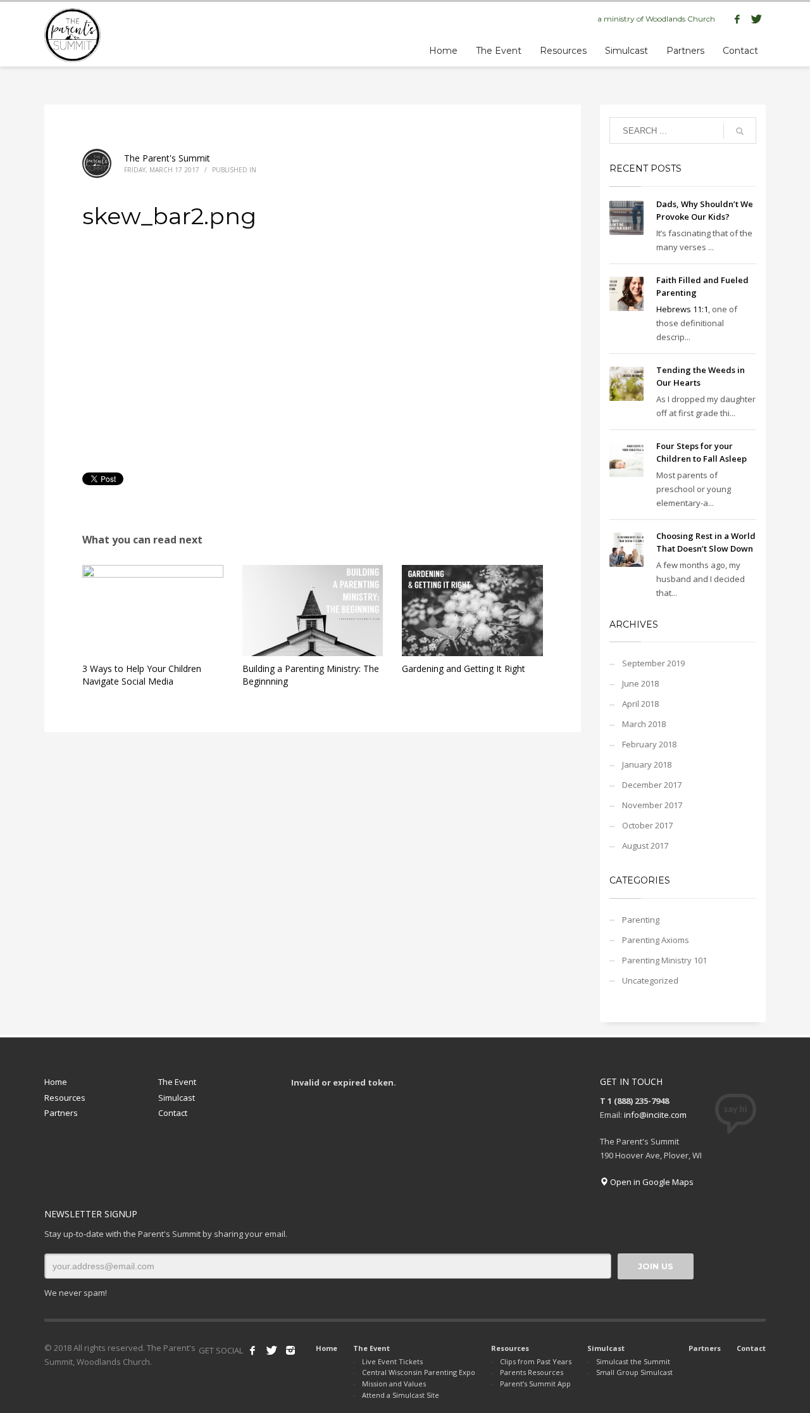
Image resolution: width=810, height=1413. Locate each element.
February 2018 (649, 744)
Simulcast (176, 1097)
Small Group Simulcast (634, 1372)
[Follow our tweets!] (271, 1350)
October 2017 (647, 825)
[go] (739, 131)
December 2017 (652, 784)
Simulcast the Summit (633, 1361)
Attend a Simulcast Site (400, 1395)
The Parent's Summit (167, 158)
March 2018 (644, 724)
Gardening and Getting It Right (463, 668)
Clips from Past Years (535, 1361)
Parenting (640, 919)
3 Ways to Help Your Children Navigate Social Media (141, 674)
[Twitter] (756, 19)
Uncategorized (650, 980)
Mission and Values (394, 1383)
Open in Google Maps (651, 1182)
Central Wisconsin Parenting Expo (418, 1372)
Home (55, 1081)
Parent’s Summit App (535, 1383)
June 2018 (640, 683)
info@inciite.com (655, 1114)
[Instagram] (290, 1350)
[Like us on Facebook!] (252, 1350)
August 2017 (645, 845)
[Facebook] (737, 19)
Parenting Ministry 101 (664, 960)
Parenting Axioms (655, 940)
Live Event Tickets (392, 1361)
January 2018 (646, 764)
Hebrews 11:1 (682, 309)
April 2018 (640, 703)
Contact (172, 1112)
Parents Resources (531, 1372)
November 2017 (652, 805)
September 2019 (653, 663)
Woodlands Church (680, 18)
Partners (61, 1112)
